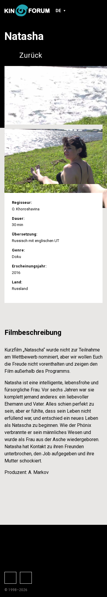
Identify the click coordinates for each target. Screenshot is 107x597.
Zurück (30, 55)
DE (58, 10)
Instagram (26, 578)
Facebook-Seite (10, 578)
